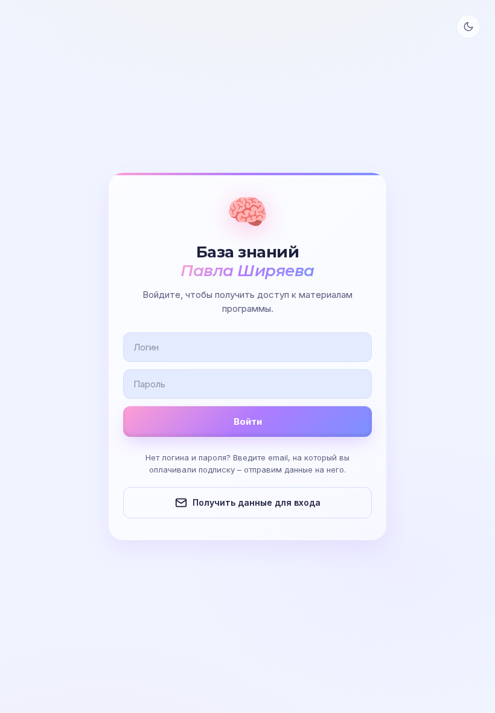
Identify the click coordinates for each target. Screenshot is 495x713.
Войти (248, 421)
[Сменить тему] (468, 27)
